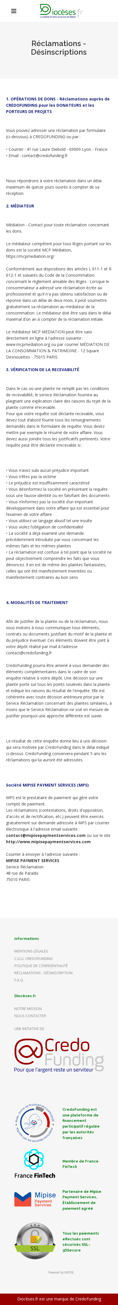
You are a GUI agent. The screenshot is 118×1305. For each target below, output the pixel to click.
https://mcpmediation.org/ (30, 256)
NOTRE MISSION (28, 1008)
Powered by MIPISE (61, 1272)
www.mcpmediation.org (28, 344)
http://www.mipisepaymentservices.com (48, 841)
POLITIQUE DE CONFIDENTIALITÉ (41, 965)
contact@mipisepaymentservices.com (46, 835)
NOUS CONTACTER (30, 1015)
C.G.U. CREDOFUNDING (33, 958)
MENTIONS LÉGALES (31, 951)
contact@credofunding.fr (45, 155)
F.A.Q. (19, 980)
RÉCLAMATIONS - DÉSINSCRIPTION (43, 973)
